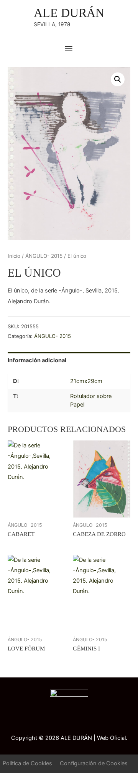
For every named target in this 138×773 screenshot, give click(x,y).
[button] (118, 79)
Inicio (14, 256)
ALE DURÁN (69, 13)
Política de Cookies (27, 763)
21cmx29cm (86, 381)
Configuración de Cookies (94, 763)
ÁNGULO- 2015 (43, 256)
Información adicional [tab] (37, 360)
